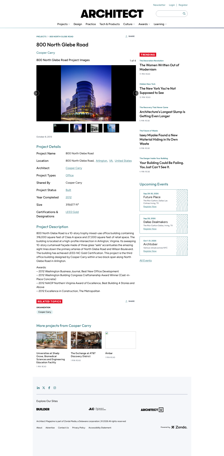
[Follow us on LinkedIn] (38, 388)
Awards (143, 24)
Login (172, 5)
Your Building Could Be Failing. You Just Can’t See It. (162, 165)
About (39, 427)
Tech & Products (110, 24)
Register (183, 5)
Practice (91, 24)
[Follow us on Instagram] (55, 388)
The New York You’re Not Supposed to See (158, 90)
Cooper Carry (45, 52)
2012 (69, 197)
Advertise (50, 427)
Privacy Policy (78, 427)
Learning (159, 24)
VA (111, 160)
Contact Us (63, 427)
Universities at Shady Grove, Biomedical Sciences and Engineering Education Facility (50, 358)
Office (70, 175)
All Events (146, 260)
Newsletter (159, 5)
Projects (62, 24)
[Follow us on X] (44, 388)
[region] (86, 95)
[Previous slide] (36, 93)
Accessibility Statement (100, 427)
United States (123, 160)
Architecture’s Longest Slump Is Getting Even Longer (162, 114)
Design (78, 24)
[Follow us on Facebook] (49, 388)
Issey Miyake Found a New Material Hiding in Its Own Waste (159, 139)
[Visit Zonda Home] (174, 427)
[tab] (61, 128)
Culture (127, 24)
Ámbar (109, 353)
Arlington (101, 160)
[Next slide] (136, 93)
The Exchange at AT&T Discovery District (83, 355)
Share (131, 36)
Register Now (149, 206)
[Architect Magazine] (112, 13)
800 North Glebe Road (61, 37)
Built (68, 190)
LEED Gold (72, 212)
